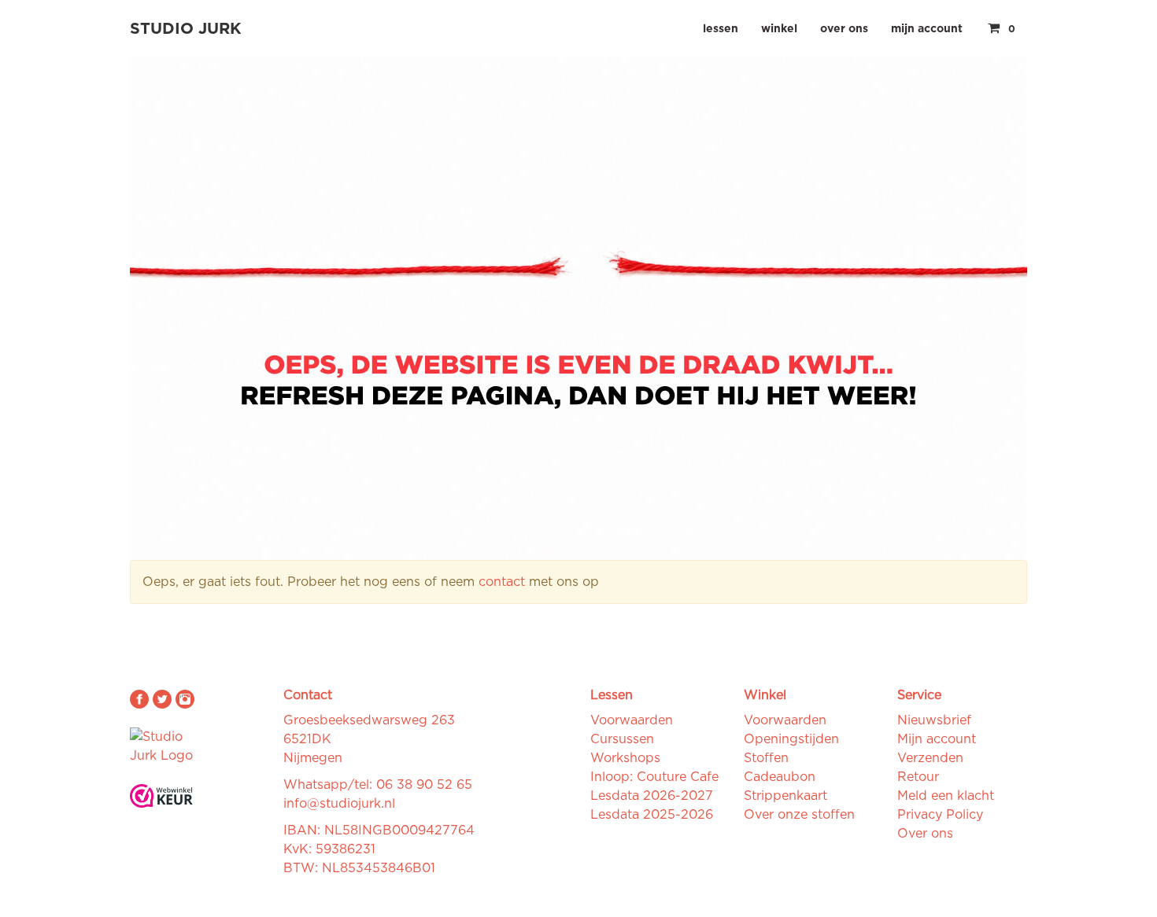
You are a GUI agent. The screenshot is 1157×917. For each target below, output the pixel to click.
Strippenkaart (785, 796)
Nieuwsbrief (934, 720)
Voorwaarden (631, 720)
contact (502, 582)
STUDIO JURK (186, 29)
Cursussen (622, 739)
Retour (918, 777)
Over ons (844, 29)
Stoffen (766, 758)
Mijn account (927, 29)
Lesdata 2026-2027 (651, 796)
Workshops (625, 758)
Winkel (779, 29)
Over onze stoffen (799, 814)
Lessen (720, 29)
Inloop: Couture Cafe (654, 777)
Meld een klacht (945, 796)
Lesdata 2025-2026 (651, 814)
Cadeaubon (779, 777)
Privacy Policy (940, 814)
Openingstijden (791, 739)
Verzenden (930, 758)
